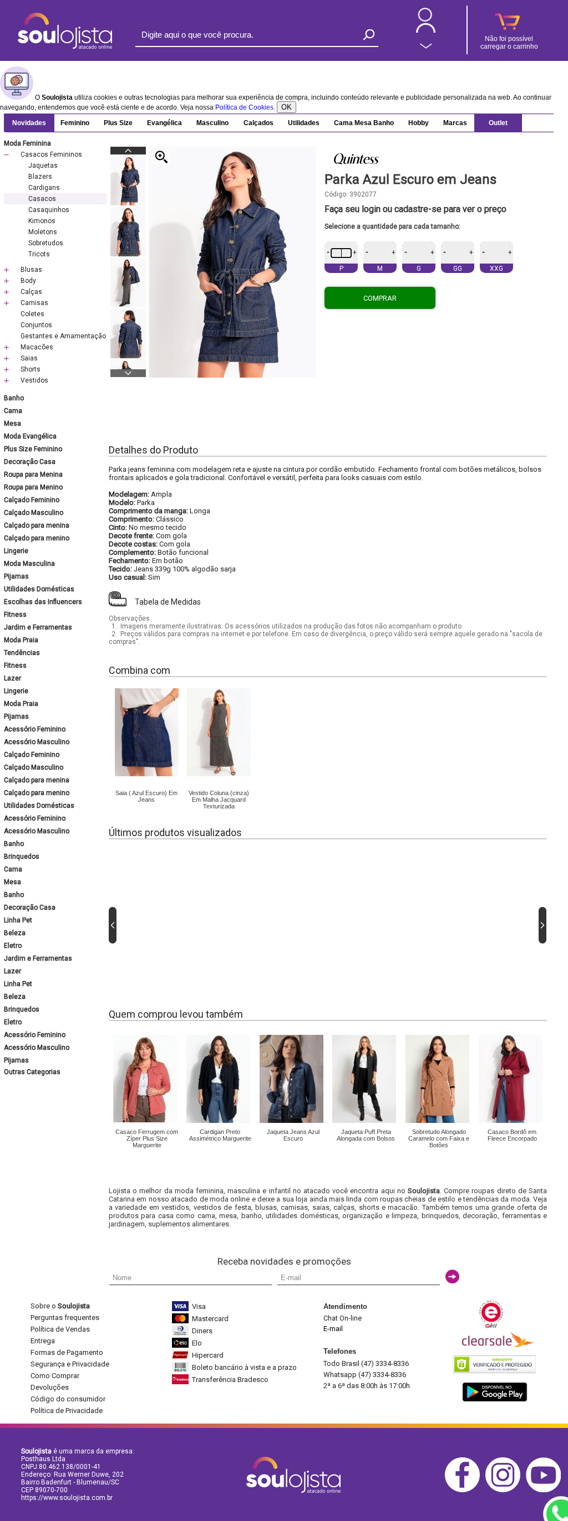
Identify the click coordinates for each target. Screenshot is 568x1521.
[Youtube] (546, 1490)
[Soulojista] (65, 46)
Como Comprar (55, 1376)
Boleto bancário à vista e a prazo (244, 1367)
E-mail (333, 1328)
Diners (202, 1331)
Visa (199, 1306)
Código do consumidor (68, 1399)
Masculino (212, 123)
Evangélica (164, 123)
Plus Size (118, 123)
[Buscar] (369, 34)
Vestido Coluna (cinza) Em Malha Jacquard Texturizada (219, 800)
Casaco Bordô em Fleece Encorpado (512, 1135)
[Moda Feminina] (147, 774)
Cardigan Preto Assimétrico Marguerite (220, 1135)
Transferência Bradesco (230, 1379)
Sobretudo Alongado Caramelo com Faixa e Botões (438, 1138)
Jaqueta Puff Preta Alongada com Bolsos (366, 1135)
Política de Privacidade (67, 1410)
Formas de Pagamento (67, 1352)
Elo (197, 1343)
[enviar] (452, 1276)
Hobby (418, 123)
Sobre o (60, 1306)
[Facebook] (465, 1490)
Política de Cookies (244, 107)
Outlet (498, 123)
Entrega (43, 1341)
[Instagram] (505, 1490)
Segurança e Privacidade (70, 1364)
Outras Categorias (32, 1072)
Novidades (29, 123)
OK (286, 107)
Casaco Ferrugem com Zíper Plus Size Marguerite (146, 1138)
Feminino (74, 123)
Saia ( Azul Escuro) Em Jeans (146, 796)
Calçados (258, 123)
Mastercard (210, 1318)
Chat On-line (342, 1318)
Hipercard (208, 1355)
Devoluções (50, 1387)
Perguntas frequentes (65, 1317)
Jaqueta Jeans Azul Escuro (293, 1135)
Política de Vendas (60, 1329)
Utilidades (304, 123)
